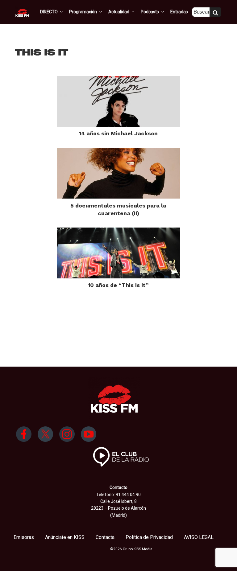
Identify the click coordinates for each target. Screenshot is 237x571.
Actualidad (118, 11)
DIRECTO (49, 11)
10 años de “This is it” (118, 285)
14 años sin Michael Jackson (118, 133)
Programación (83, 11)
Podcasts (150, 11)
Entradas (179, 11)
